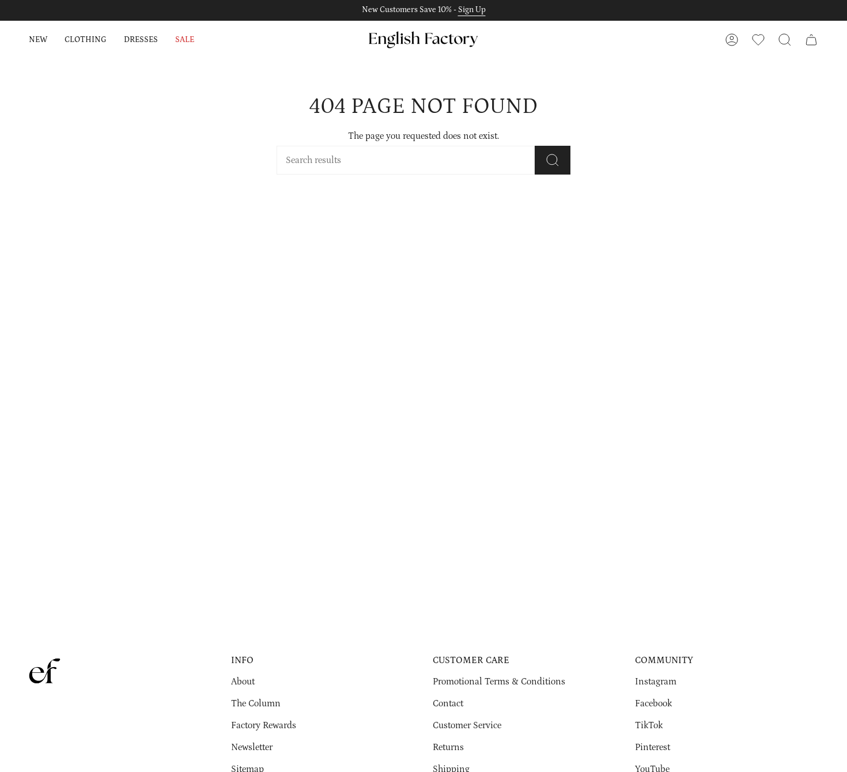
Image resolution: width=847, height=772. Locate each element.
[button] (38, 39)
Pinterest (652, 747)
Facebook (653, 703)
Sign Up (472, 9)
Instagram (655, 681)
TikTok (649, 725)
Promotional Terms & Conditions (499, 681)
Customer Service (467, 725)
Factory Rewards (263, 725)
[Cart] (811, 40)
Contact (448, 703)
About (243, 681)
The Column (256, 703)
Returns (448, 747)
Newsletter (252, 747)
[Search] (552, 160)
